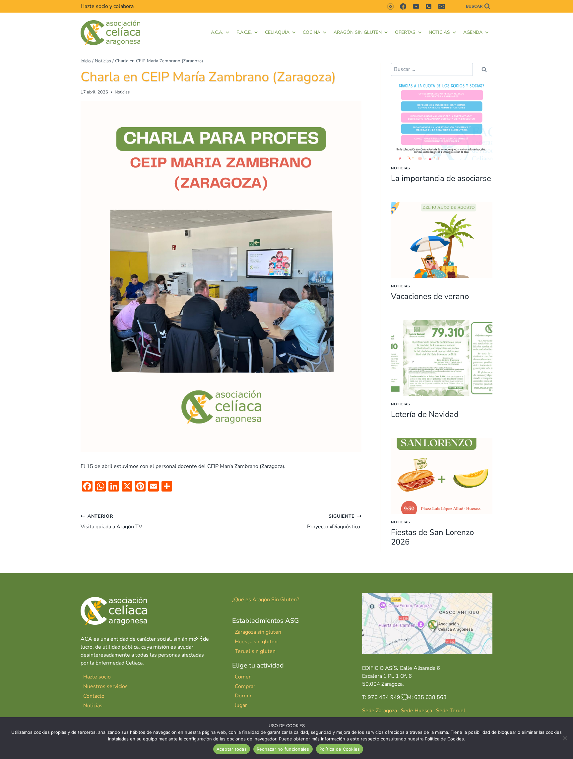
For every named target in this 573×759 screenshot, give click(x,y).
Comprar (245, 686)
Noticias (439, 32)
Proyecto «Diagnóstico (334, 521)
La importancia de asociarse (441, 178)
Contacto (93, 696)
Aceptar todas (232, 749)
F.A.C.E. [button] (244, 32)
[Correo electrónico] (441, 6)
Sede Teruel (450, 710)
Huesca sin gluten (256, 641)
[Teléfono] (428, 6)
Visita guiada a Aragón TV (111, 521)
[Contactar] (454, 6)
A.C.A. (217, 32)
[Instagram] (390, 6)
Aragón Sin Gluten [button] (358, 32)
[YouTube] (416, 6)
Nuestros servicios (105, 686)
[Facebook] (403, 6)
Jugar (241, 705)
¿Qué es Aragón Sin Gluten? (265, 599)
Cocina (311, 32)
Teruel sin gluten (255, 651)
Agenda (472, 32)
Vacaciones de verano (430, 296)
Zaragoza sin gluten (258, 632)
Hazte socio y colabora (107, 6)
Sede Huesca (416, 710)
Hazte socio (97, 676)
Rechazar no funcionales (283, 749)
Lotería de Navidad (425, 414)
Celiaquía (277, 32)
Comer (243, 676)
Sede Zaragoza (379, 710)
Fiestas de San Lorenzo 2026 (432, 537)
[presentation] (441, 122)
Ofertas (405, 32)
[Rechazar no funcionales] (564, 738)
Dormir (243, 695)
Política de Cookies (339, 749)
